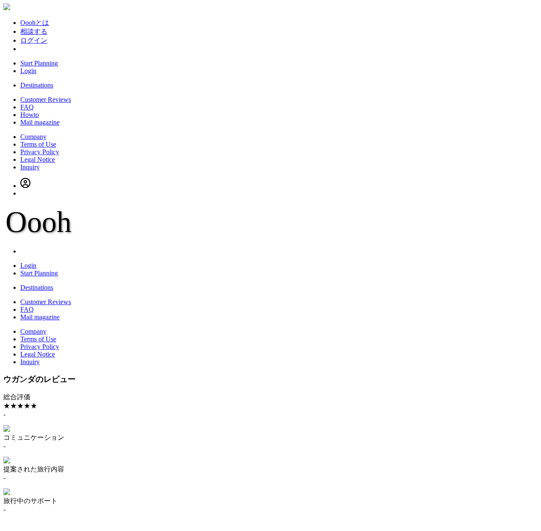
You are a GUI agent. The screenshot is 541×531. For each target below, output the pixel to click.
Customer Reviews (45, 99)
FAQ (27, 107)
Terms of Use (38, 144)
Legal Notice (37, 159)
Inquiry (30, 167)
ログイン (33, 40)
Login (28, 70)
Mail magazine (40, 122)
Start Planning (39, 63)
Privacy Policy (39, 151)
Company (33, 136)
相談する (33, 31)
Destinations (36, 85)
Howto (29, 114)
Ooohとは (34, 22)
